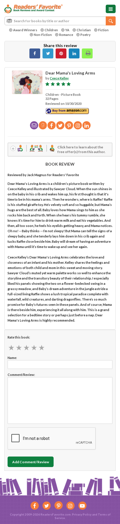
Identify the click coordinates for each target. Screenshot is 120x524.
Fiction (103, 30)
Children (51, 30)
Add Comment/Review (30, 462)
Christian (84, 30)
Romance (66, 35)
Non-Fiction (43, 35)
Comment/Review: (21, 374)
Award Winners (25, 30)
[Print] (87, 53)
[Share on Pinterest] (61, 53)
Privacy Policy (81, 514)
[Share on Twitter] (48, 53)
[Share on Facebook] (34, 53)
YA (67, 30)
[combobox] (60, 21)
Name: (12, 358)
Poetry (85, 35)
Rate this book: (19, 337)
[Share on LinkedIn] (74, 53)
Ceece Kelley (59, 78)
